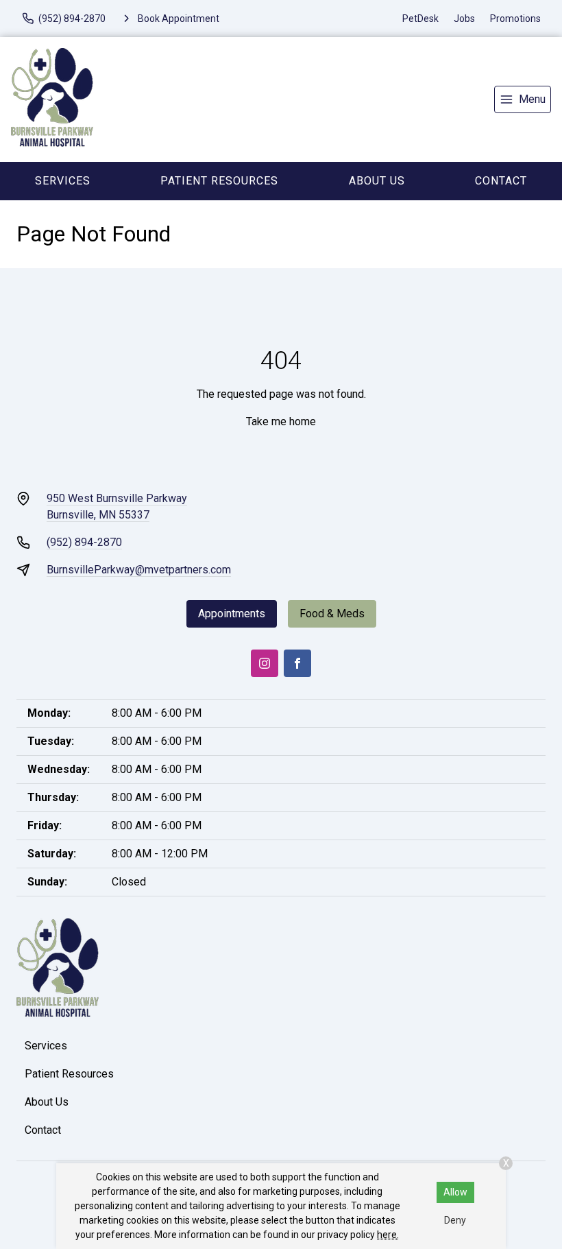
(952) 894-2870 (84, 542)
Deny (455, 1220)
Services (62, 180)
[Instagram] (264, 663)
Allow (455, 1192)
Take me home (281, 421)
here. (388, 1234)
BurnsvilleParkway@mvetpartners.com (139, 569)
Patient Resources (219, 180)
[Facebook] (297, 663)
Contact (43, 1130)
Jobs (464, 18)
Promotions (515, 18)
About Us (377, 180)
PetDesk (420, 18)
